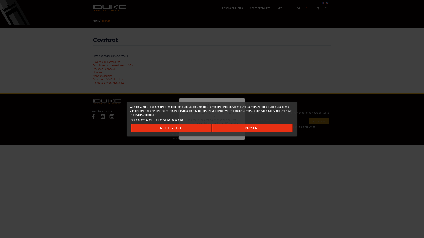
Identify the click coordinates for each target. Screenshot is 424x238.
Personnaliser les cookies (168, 119)
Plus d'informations (141, 119)
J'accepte (253, 128)
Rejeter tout (171, 128)
